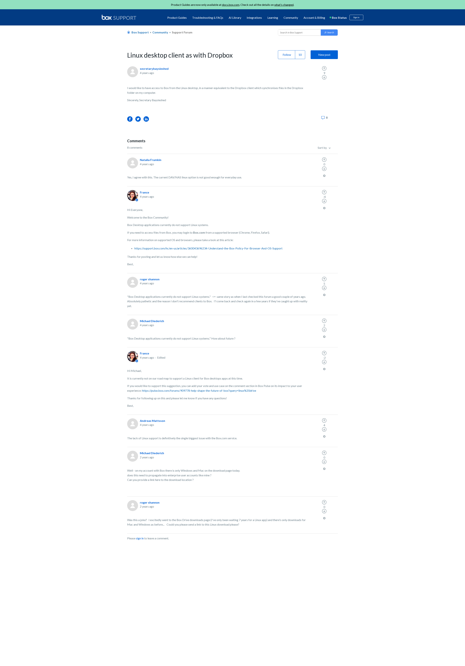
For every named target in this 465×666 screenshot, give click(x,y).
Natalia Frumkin (150, 160)
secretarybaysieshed (154, 68)
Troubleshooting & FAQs (207, 17)
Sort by (322, 147)
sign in (140, 538)
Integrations (254, 17)
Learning (272, 17)
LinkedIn (146, 119)
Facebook (130, 119)
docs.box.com (230, 4)
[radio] (324, 68)
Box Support (140, 32)
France (144, 192)
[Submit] (329, 32)
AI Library (235, 17)
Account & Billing (314, 17)
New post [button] (324, 54)
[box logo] (119, 17)
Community (291, 17)
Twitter (138, 119)
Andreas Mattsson (152, 420)
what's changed (284, 4)
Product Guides (177, 17)
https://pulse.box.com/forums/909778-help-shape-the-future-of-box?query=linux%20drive (199, 390)
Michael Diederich (152, 321)
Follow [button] (287, 54)
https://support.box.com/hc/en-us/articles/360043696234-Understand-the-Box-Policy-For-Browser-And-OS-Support (208, 248)
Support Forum (182, 32)
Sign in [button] (356, 17)
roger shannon (149, 279)
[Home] (119, 17)
